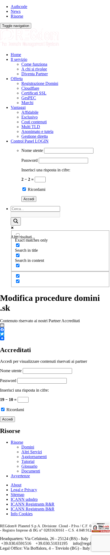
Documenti (30, 471)
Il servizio (19, 59)
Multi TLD (30, 126)
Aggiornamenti (34, 456)
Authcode (19, 6)
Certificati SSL (33, 93)
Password (29, 160)
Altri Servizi (31, 452)
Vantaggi (18, 107)
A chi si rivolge (34, 69)
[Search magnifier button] (16, 221)
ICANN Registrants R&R (32, 504)
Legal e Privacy (24, 489)
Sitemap (17, 494)
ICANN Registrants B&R (32, 509)
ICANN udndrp (24, 499)
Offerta (17, 78)
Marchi (27, 102)
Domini (27, 447)
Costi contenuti (34, 122)
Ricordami (36, 189)
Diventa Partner (34, 74)
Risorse (17, 16)
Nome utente (32, 150)
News (16, 11)
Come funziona (34, 64)
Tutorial (27, 461)
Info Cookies (22, 513)
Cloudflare (30, 88)
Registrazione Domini (39, 83)
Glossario (29, 466)
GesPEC (28, 98)
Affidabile (29, 112)
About (16, 485)
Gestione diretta (34, 136)
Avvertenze (20, 476)
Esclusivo (29, 117)
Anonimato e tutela (37, 131)
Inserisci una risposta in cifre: (45, 170)
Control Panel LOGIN (30, 141)
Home (16, 54)
